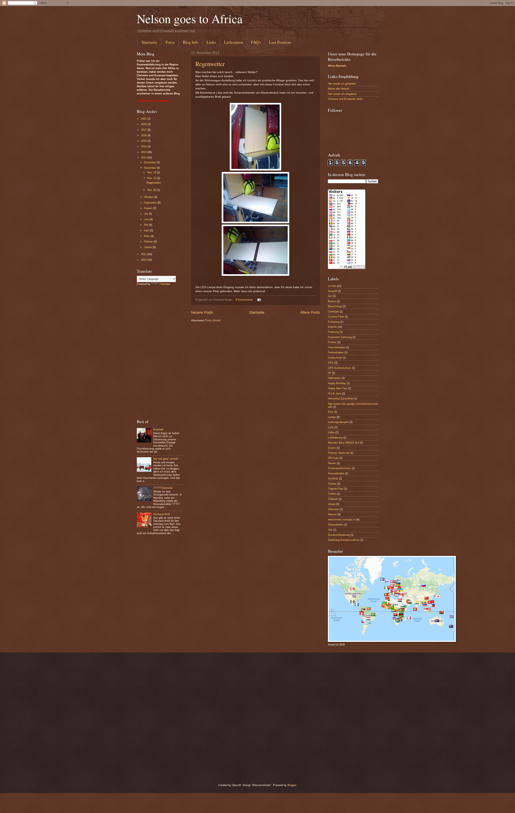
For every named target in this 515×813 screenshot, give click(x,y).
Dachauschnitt (161, 514)
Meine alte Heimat (338, 88)
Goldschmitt (335, 357)
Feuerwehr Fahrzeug (340, 337)
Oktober (149, 197)
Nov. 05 (152, 189)
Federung (333, 331)
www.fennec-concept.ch (341, 519)
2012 (144, 157)
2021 (144, 118)
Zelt (330, 529)
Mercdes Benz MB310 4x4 (343, 442)
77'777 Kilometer (163, 487)
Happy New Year (337, 388)
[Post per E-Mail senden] (259, 299)
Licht (331, 427)
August (148, 208)
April (147, 230)
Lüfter (331, 432)
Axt (330, 296)
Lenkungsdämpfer (338, 422)
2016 (144, 135)
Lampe (332, 417)
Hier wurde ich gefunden (342, 83)
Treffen (332, 493)
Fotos (170, 42)
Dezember (150, 162)
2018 (144, 124)
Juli (146, 213)
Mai (146, 224)
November (150, 167)
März (147, 236)
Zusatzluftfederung (339, 534)
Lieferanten (233, 42)
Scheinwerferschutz (339, 468)
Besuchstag (335, 306)
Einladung (333, 321)
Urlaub (331, 504)
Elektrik (332, 326)
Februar (149, 241)
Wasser (332, 514)
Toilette (332, 483)
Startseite (149, 42)
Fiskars (332, 342)
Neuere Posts (202, 312)
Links (211, 42)
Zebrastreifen (335, 524)
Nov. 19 (152, 172)
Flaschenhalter (336, 347)
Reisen (332, 463)
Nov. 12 (152, 178)
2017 (144, 129)
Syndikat (333, 478)
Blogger (291, 785)
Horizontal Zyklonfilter (340, 398)
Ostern (332, 447)
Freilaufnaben (336, 352)
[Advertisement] (160, 352)
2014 (144, 146)
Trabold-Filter (335, 488)
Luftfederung (335, 437)
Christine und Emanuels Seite (345, 98)
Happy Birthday (337, 383)
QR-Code (333, 457)
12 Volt (332, 286)
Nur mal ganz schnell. (166, 458)
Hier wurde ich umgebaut (342, 93)
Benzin (332, 301)
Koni (330, 411)
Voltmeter (333, 509)
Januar (148, 247)
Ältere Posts (310, 312)
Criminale (333, 311)
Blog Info (190, 42)
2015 (144, 140)
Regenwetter (210, 64)
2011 (144, 254)
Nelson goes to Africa (190, 18)
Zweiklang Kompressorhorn (343, 539)
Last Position (280, 42)
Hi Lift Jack (334, 393)
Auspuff (332, 291)
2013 (144, 152)
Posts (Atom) (212, 320)
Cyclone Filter (336, 316)
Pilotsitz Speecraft (338, 452)
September (151, 202)
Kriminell (158, 429)
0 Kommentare (244, 299)
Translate (164, 283)
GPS (331, 362)
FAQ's (256, 42)
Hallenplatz (334, 378)
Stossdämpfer (336, 473)
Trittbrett (333, 499)
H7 (329, 372)
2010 (144, 259)
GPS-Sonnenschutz (339, 367)
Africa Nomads (337, 65)
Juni (147, 219)
